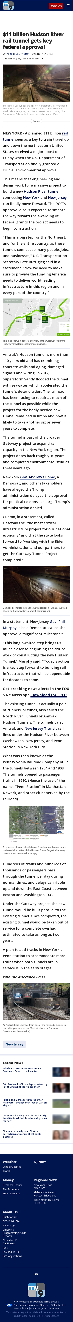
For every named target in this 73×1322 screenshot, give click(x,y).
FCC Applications (12, 1256)
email (36, 1274)
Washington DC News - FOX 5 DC (46, 1201)
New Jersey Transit (40, 728)
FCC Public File (11, 1251)
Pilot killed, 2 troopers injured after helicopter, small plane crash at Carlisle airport (25, 1102)
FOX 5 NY (35, 53)
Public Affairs (10, 1217)
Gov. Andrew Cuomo (37, 477)
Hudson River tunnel (41, 191)
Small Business (11, 1193)
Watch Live (56, 6)
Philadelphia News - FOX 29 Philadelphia (45, 1194)
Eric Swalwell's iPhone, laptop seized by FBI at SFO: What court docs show (25, 1086)
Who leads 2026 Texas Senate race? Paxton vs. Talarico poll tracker (23, 1070)
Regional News (45, 1180)
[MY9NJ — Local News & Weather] (8, 5)
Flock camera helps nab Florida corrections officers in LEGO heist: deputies (22, 1134)
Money (8, 1180)
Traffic (6, 1171)
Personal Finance (13, 1185)
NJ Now (40, 1162)
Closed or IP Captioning (10, 1241)
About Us (10, 1212)
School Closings (12, 1166)
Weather (10, 1162)
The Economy (11, 1189)
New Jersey (47, 53)
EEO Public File (11, 1221)
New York (31, 197)
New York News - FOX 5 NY (44, 1186)
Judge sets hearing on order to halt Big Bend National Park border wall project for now (25, 1118)
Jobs (5, 1247)
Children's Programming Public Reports (14, 1233)
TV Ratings (9, 1225)
